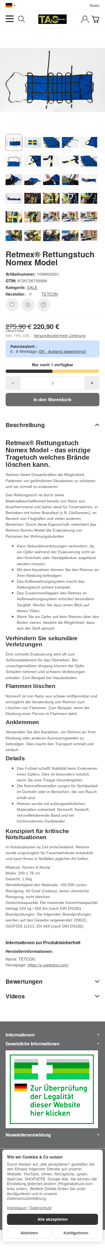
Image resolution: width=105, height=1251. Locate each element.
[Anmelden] (85, 19)
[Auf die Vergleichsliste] (28, 304)
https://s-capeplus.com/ (48, 965)
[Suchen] (21, 19)
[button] (14, 142)
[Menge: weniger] (13, 383)
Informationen (20, 1035)
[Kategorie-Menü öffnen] (10, 19)
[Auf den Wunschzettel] (12, 304)
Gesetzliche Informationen (33, 1043)
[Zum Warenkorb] (95, 19)
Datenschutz (41, 1207)
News (94, 5)
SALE (32, 287)
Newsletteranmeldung (28, 1135)
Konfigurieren (76, 1232)
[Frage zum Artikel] (43, 304)
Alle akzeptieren (52, 1219)
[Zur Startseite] (52, 19)
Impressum (16, 1207)
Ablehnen (29, 1232)
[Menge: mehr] (92, 383)
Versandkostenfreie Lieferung (60, 335)
